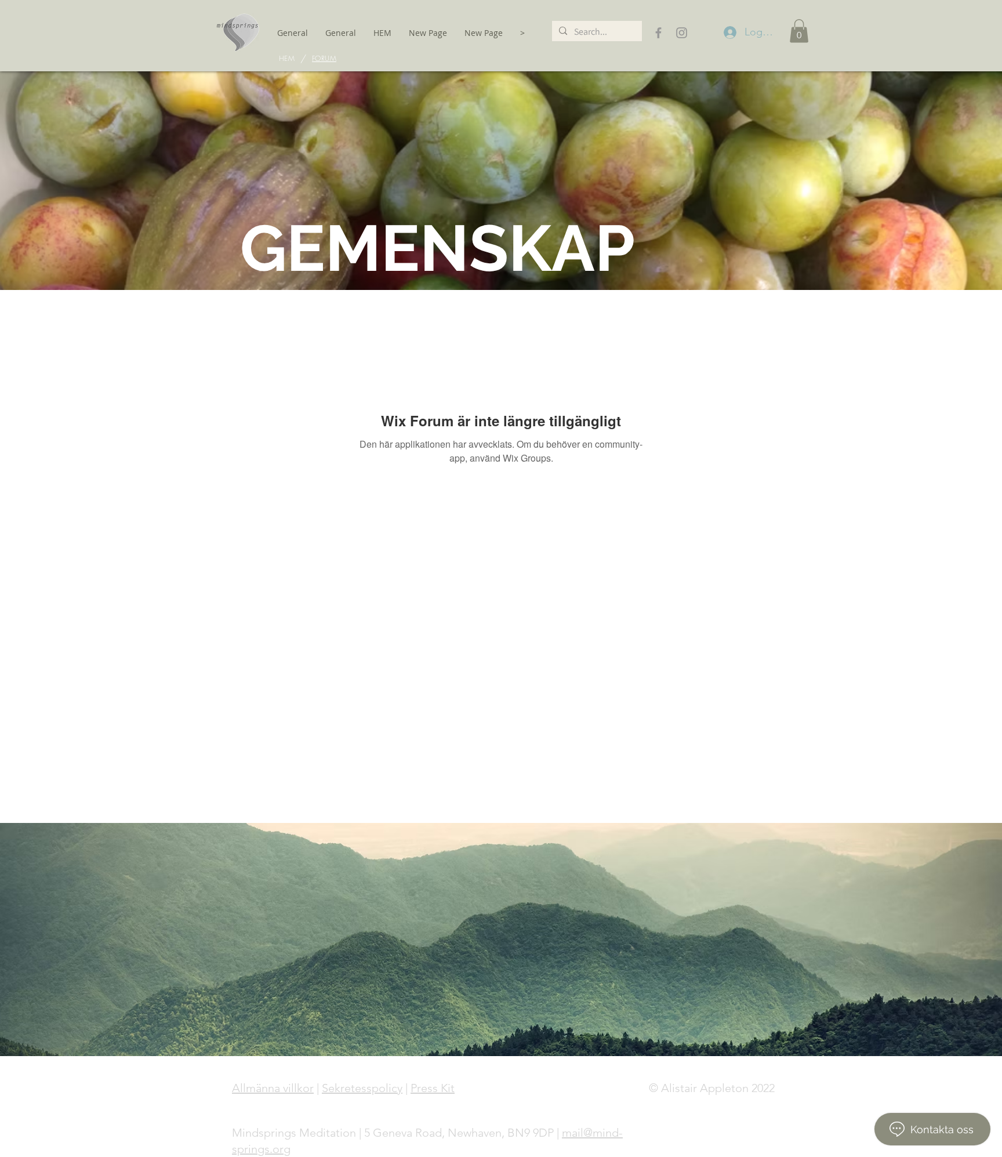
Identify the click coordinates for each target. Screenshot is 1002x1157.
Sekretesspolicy (362, 1088)
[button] (799, 31)
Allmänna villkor (273, 1088)
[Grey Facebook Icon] (658, 33)
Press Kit (433, 1088)
